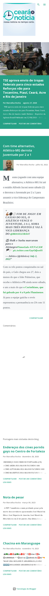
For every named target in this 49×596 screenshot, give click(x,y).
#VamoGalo (23, 247)
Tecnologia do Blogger (26, 589)
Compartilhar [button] (10, 123)
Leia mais (7, 482)
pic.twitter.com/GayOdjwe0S (28, 250)
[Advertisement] (24, 412)
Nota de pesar (13, 497)
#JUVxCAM (36, 247)
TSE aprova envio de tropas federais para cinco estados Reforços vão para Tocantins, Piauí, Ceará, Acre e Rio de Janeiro (24, 88)
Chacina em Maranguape (21, 543)
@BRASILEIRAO (19, 233)
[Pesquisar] (38, 4)
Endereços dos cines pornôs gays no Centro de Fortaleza (24, 449)
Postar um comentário (30, 123)
